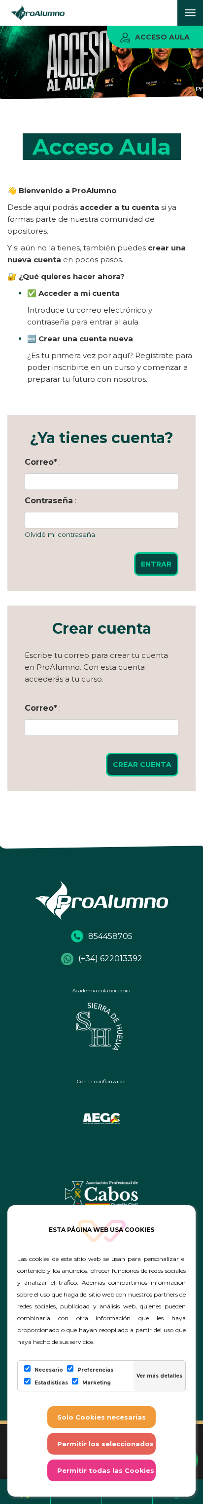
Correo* (41, 462)
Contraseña (49, 500)
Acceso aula (162, 37)
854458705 (110, 936)
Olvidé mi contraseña (60, 534)
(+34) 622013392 (110, 958)
